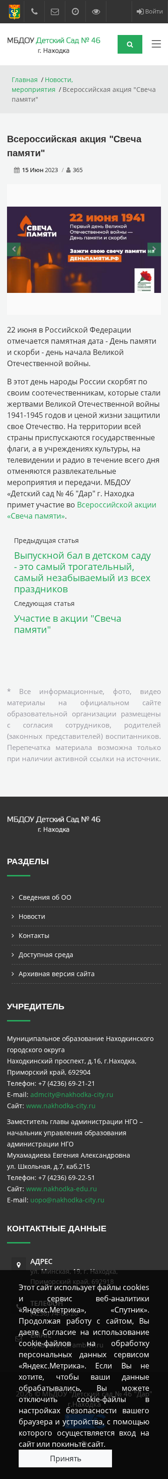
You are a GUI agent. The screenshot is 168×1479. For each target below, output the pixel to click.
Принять (65, 1458)
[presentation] (14, 250)
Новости (32, 916)
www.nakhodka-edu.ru (61, 1188)
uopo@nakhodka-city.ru (67, 1199)
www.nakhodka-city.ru (61, 1105)
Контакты (34, 935)
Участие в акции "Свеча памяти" (67, 624)
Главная (25, 79)
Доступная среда (46, 954)
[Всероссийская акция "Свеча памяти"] (84, 249)
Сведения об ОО (45, 897)
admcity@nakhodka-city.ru (71, 1094)
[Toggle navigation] (156, 45)
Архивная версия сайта (57, 973)
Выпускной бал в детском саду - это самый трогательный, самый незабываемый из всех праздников (82, 572)
